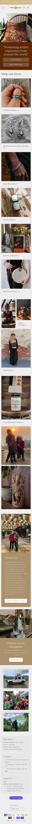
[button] (3, 8)
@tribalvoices (16, 659)
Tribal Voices (13, 820)
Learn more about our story (15, 600)
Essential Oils (8, 220)
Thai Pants (7, 371)
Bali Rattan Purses (10, 292)
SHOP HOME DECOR (16, 64)
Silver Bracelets (9, 184)
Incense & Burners (10, 256)
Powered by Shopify (21, 820)
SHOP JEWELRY (16, 59)
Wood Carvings (21, 324)
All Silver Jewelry (10, 110)
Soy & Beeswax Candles (12, 422)
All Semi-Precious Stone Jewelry (15, 146)
